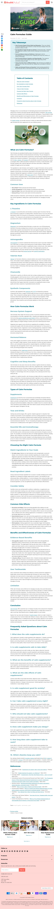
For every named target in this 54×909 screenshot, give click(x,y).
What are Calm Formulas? (23, 81)
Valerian (12, 259)
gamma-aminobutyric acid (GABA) (27, 318)
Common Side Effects (22, 93)
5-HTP (34, 291)
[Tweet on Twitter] (2, 38)
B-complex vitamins (29, 758)
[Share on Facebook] (2, 36)
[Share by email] (2, 47)
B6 (41, 758)
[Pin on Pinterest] (2, 45)
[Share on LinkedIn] (2, 41)
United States (46, 888)
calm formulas (48, 112)
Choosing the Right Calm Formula (25, 91)
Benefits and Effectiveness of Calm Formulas (28, 96)
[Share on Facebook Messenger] (2, 43)
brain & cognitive (17, 805)
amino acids (30, 175)
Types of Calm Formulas (23, 89)
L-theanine (13, 212)
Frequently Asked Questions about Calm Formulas (29, 101)
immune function (27, 251)
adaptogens (25, 350)
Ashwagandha (13, 242)
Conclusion (19, 98)
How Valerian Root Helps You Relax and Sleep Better (31, 792)
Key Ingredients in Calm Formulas (25, 84)
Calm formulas (13, 609)
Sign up (22, 870)
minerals (26, 160)
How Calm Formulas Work (23, 86)
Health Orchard (15, 120)
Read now (9, 837)
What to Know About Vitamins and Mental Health (29, 786)
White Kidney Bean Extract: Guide (10, 833)
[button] (2, 50)
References (19, 103)
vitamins (19, 160)
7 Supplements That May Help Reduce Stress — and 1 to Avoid (36, 774)
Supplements (13, 397)
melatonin (27, 291)
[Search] (48, 2)
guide (29, 805)
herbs (15, 160)
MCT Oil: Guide (29, 833)
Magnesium (13, 226)
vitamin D (49, 758)
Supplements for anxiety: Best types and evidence (34, 769)
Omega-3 (20, 760)
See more (26, 841)
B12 (45, 758)
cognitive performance (39, 251)
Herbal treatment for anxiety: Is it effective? (29, 773)
